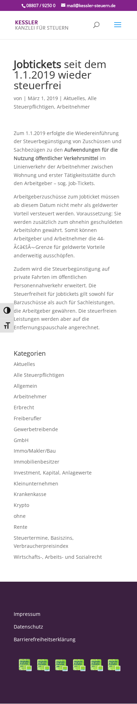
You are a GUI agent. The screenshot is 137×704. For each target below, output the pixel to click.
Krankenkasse (30, 494)
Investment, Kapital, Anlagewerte (53, 472)
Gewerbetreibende (36, 429)
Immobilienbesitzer (36, 461)
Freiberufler (27, 418)
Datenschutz (28, 626)
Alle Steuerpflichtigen (39, 375)
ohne (20, 516)
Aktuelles (74, 98)
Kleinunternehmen (36, 483)
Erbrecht (24, 407)
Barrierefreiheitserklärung (45, 639)
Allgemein (25, 385)
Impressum (27, 614)
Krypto (21, 505)
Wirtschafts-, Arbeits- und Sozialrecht (58, 556)
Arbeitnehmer (73, 106)
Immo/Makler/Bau (35, 450)
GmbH (21, 440)
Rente (20, 527)
